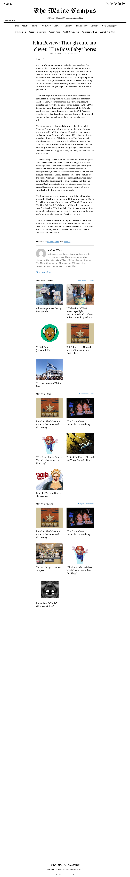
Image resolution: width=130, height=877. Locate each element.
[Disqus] (65, 644)
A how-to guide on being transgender (48, 310)
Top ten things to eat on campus (48, 569)
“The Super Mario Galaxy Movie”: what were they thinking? (49, 460)
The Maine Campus (65, 11)
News (34, 25)
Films (56, 241)
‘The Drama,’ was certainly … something (78, 423)
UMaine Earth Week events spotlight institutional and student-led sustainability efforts (80, 313)
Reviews (67, 241)
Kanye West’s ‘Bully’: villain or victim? (46, 604)
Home (16, 25)
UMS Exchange (108, 25)
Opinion (68, 25)
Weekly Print (54, 32)
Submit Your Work (107, 32)
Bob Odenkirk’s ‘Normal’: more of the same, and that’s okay (79, 350)
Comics (94, 25)
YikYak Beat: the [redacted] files (44, 349)
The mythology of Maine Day (49, 384)
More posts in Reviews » (86, 504)
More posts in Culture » (86, 281)
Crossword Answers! (37, 32)
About (24, 25)
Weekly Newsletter (71, 32)
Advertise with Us (89, 32)
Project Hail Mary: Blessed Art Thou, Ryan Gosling (80, 458)
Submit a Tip (20, 32)
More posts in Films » (86, 394)
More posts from (44, 272)
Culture (45, 25)
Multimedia (81, 25)
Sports (56, 25)
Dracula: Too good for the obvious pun (49, 494)
